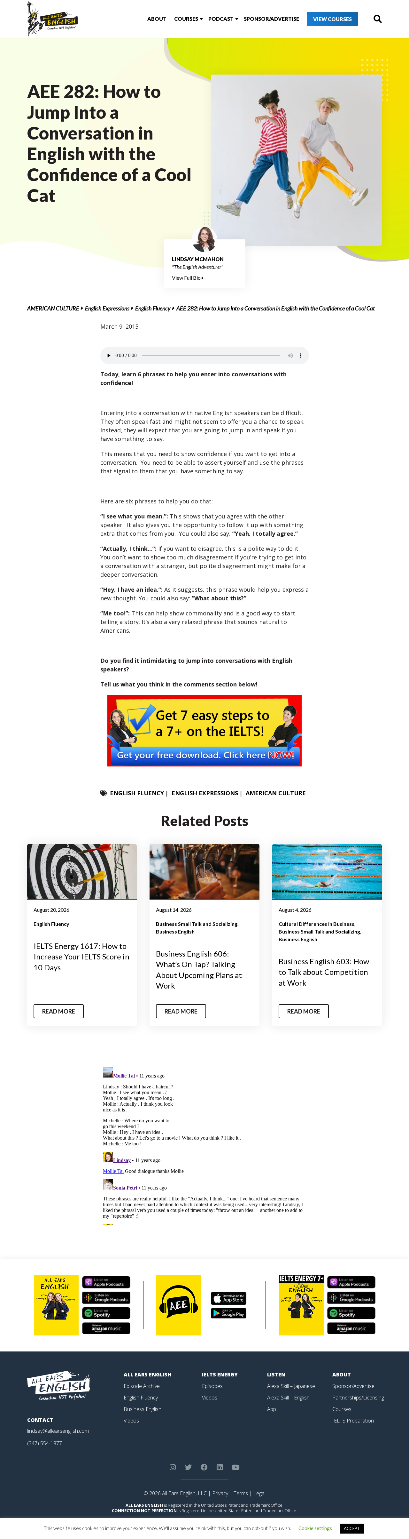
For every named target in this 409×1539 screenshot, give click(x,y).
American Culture (53, 308)
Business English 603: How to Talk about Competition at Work (324, 972)
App (271, 1409)
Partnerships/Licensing (358, 1397)
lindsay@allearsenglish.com (58, 1430)
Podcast (221, 19)
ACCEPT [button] (352, 1528)
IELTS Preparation (353, 1420)
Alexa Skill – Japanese (291, 1386)
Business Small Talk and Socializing (196, 924)
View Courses (332, 19)
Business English (175, 931)
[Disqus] (204, 1145)
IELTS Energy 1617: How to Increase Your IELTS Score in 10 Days (81, 956)
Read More (58, 1011)
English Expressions (107, 308)
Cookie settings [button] (315, 1528)
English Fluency (153, 308)
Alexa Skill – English (288, 1397)
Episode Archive (142, 1386)
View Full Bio (187, 278)
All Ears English (147, 1374)
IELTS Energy (220, 1374)
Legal (259, 1493)
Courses (186, 19)
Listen (276, 1374)
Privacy (220, 1493)
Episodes (212, 1386)
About (156, 19)
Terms (241, 1493)
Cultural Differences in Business (316, 924)
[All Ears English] (58, 1384)
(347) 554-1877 (44, 1443)
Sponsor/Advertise (271, 19)
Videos (131, 1420)
